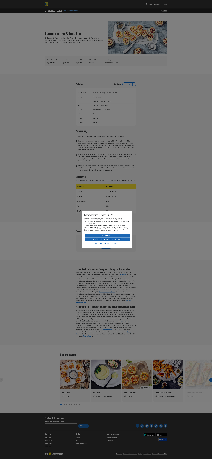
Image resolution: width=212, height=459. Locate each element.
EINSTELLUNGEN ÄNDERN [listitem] (106, 243)
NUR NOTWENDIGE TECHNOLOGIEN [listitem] (107, 239)
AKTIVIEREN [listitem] (107, 235)
